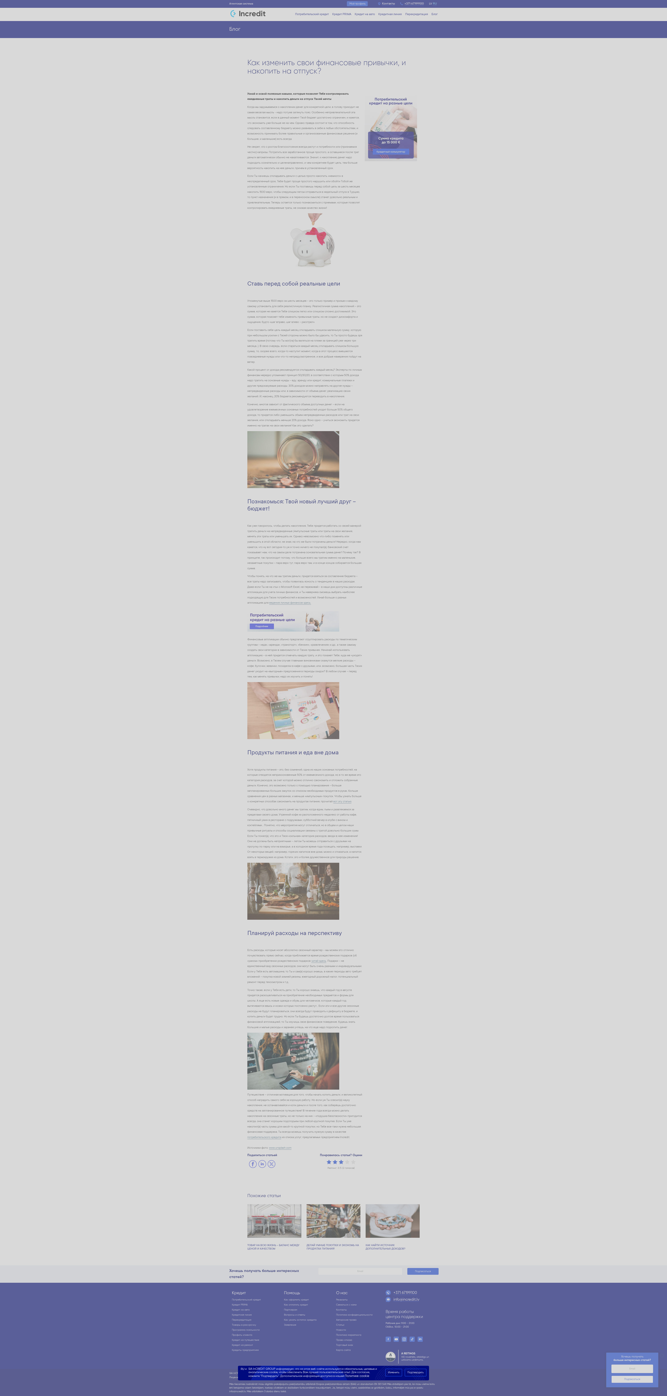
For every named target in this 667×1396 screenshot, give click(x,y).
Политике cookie (357, 1376)
